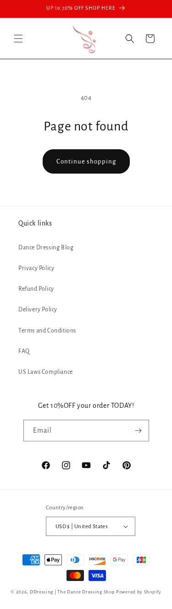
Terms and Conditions (47, 330)
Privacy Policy (36, 268)
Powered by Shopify (138, 591)
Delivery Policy (37, 309)
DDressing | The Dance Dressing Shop (72, 591)
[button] (18, 38)
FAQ (24, 351)
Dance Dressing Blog (45, 247)
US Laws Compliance (45, 372)
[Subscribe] (138, 430)
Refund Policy (36, 289)
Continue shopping (86, 161)
